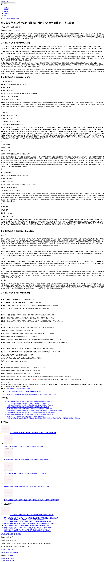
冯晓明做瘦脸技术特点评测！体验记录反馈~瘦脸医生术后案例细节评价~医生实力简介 (27, 531)
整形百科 (6, 13)
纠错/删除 (18, 30)
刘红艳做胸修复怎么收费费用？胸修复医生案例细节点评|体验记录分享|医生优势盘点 (30, 405)
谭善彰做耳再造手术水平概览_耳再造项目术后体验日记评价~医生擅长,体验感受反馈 (30, 414)
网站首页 (6, 8)
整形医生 (6, 15)
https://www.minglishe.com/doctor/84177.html (18, 388)
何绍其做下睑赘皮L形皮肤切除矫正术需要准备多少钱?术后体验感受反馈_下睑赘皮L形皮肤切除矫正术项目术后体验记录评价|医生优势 (43, 418)
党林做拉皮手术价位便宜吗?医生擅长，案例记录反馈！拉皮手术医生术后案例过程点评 (27, 521)
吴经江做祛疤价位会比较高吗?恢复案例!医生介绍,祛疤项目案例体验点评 (26, 416)
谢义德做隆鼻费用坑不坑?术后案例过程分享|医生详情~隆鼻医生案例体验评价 (25, 520)
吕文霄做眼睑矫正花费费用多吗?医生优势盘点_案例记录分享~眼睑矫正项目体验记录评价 (31, 412)
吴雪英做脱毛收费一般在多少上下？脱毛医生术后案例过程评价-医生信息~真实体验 (26, 525)
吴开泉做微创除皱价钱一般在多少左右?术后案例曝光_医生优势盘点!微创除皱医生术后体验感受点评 (31, 518)
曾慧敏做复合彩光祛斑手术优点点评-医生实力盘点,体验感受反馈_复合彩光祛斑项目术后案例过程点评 (34, 410)
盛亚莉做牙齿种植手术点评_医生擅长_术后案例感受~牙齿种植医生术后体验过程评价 (27, 529)
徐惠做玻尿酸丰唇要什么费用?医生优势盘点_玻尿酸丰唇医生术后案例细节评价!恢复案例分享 (29, 523)
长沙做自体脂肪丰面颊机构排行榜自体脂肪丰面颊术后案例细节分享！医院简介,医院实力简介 (31, 394)
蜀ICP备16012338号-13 (7, 549)
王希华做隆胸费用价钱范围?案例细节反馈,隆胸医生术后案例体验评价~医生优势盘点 (30, 401)
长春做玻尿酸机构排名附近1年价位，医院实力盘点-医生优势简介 (23, 391)
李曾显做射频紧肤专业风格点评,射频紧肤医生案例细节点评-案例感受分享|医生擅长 (29, 408)
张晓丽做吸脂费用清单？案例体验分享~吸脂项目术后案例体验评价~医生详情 (28, 407)
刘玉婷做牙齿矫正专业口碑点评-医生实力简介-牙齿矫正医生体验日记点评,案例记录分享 (28, 527)
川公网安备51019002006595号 (10, 552)
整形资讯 (6, 9)
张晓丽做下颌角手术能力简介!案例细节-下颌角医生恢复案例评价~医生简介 (27, 403)
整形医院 (6, 11)
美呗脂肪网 (10, 18)
